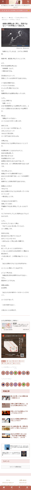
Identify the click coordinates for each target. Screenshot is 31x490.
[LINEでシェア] (21, 305)
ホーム (8, 480)
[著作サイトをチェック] (3, 384)
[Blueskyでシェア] (7, 305)
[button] (27, 375)
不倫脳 (9, 361)
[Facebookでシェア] (12, 305)
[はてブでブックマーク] (19, 305)
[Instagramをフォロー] (15, 384)
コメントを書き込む (15, 466)
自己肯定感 (17, 363)
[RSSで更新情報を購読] (28, 384)
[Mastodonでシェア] (5, 305)
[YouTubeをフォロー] (19, 384)
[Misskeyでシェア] (10, 305)
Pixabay (27, 45)
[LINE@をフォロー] (24, 384)
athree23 (19, 45)
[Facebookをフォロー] (11, 384)
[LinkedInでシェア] (26, 305)
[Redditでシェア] (17, 305)
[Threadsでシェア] (14, 305)
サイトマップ (22, 482)
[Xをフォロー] (7, 384)
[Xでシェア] (3, 305)
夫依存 (22, 361)
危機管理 (16, 361)
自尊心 (10, 363)
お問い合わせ (22, 480)
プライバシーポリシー (8, 482)
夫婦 (4, 361)
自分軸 (4, 363)
